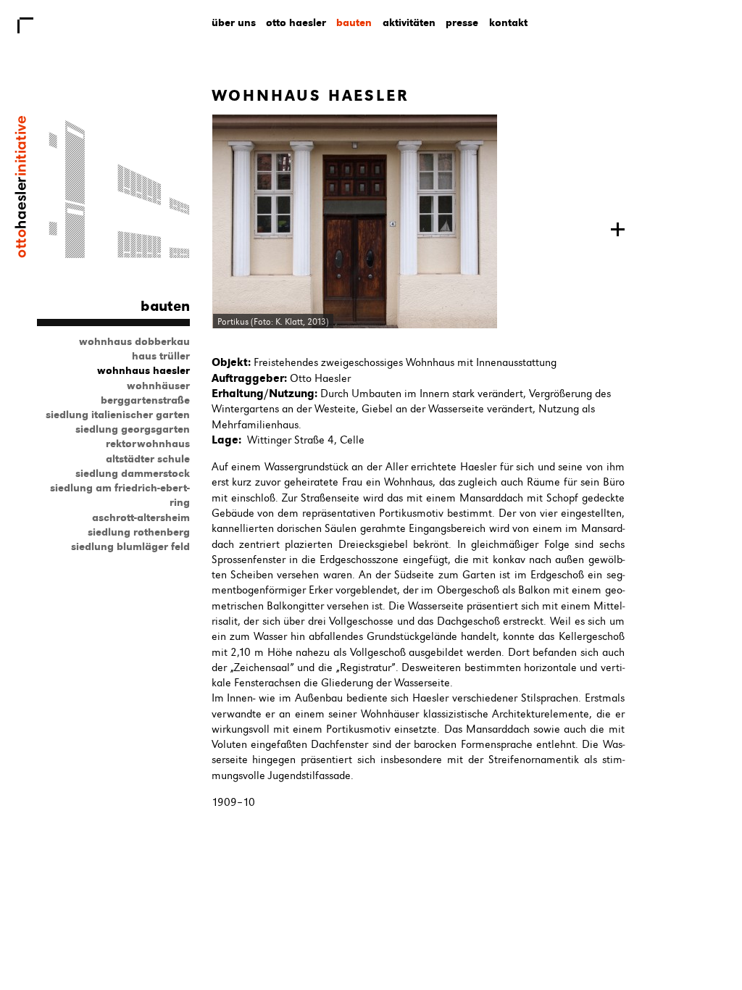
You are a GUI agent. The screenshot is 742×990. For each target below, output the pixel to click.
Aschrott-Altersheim (141, 517)
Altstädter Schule (148, 458)
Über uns (234, 22)
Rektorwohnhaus (148, 443)
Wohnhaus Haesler (143, 370)
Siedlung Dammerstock (132, 473)
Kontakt (508, 22)
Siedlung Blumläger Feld (130, 546)
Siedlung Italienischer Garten (118, 414)
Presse (462, 22)
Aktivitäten (409, 22)
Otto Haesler (296, 22)
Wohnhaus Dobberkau (134, 341)
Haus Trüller (161, 355)
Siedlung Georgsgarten (132, 429)
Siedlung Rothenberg (139, 531)
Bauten (354, 22)
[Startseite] (20, 254)
